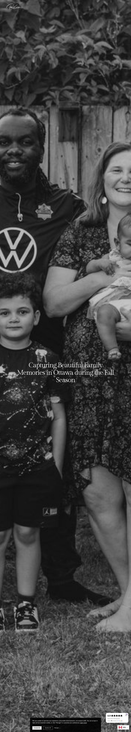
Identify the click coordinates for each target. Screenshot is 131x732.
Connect (68, 6)
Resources (65, 6)
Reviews (70, 6)
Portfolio (60, 6)
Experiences (63, 6)
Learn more (83, 723)
